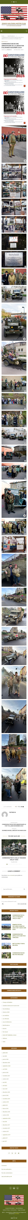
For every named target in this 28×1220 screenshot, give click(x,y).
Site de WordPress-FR (7, 1176)
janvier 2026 (5, 1059)
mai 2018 (5, 1121)
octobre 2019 (6, 1102)
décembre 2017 (6, 1125)
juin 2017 (5, 1141)
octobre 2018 (6, 1115)
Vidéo (4, 1041)
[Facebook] (10, 1188)
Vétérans (5, 1038)
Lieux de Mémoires (7, 1022)
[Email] (13, 2)
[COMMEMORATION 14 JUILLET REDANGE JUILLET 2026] (14, 847)
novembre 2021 (6, 1075)
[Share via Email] (23, 806)
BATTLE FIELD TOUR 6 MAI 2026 (18, 944)
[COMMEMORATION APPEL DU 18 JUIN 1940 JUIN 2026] (6, 936)
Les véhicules (6, 1018)
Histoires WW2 (6, 1012)
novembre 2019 (6, 1098)
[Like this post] (16, 806)
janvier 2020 (5, 1095)
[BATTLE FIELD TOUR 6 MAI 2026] (6, 946)
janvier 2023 (5, 1072)
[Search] (26, 31)
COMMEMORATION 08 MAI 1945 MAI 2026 (18, 953)
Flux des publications (6, 1169)
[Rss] (17, 1188)
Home (3, 36)
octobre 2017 (6, 1131)
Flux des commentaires (7, 1173)
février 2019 (5, 1108)
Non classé (5, 1032)
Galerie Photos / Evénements (10, 1210)
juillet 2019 (5, 1105)
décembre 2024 (6, 1062)
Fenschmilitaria (6, 1009)
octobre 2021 (6, 1079)
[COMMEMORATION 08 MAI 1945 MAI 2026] (6, 955)
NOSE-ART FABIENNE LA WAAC (9, 1035)
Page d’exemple (21, 1210)
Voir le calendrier (21, 903)
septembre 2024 (6, 1066)
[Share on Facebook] (18, 806)
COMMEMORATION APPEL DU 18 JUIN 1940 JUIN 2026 (19, 936)
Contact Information (10, 1208)
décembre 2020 (6, 1092)
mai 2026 (5, 1056)
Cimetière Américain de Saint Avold (11, 1005)
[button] (3, 852)
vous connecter (11, 875)
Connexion (4, 1165)
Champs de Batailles (7, 1002)
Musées (4, 1028)
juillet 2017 (5, 1138)
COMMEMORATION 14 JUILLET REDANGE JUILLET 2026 (18, 917)
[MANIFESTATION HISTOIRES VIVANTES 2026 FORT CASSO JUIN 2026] (6, 927)
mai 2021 (5, 1082)
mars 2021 (5, 1088)
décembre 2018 (6, 1111)
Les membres (6, 1015)
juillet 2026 (5, 1052)
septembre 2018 (6, 1118)
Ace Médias (17, 1213)
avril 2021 (5, 1085)
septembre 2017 (6, 1134)
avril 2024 (5, 1069)
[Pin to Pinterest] (21, 806)
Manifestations (11, 36)
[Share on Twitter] (19, 806)
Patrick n (9, 49)
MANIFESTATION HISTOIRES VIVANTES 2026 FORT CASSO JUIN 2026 (19, 927)
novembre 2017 (6, 1128)
